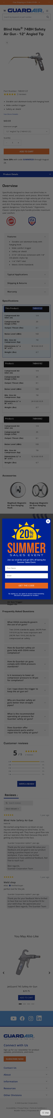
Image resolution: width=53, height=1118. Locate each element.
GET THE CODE (27, 586)
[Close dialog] (48, 521)
